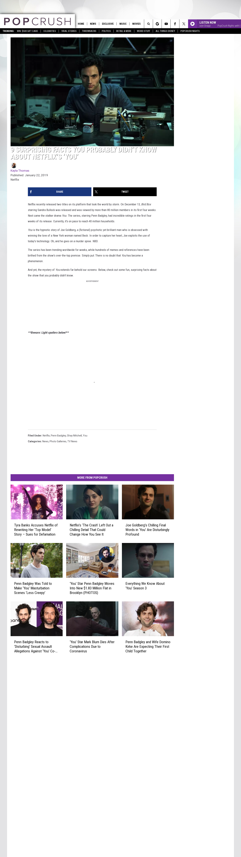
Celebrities (49, 31)
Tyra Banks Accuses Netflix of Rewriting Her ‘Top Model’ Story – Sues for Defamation (36, 529)
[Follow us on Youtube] (166, 23)
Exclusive (108, 23)
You (85, 435)
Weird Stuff (143, 31)
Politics (106, 31)
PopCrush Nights (190, 31)
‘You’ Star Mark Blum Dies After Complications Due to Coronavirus (92, 646)
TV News (72, 441)
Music (122, 23)
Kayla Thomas (20, 170)
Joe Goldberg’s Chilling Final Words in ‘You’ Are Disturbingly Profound (147, 529)
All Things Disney (165, 31)
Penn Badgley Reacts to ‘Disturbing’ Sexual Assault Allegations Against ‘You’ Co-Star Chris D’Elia (34, 646)
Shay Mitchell (74, 435)
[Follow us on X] (183, 23)
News (93, 23)
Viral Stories (69, 31)
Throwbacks (89, 31)
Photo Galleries (58, 441)
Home (81, 23)
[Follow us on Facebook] (175, 23)
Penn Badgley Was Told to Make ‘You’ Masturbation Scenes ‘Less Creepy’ (33, 588)
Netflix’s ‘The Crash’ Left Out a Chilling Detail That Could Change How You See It (91, 529)
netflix (46, 435)
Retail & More (123, 31)
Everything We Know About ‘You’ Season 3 (145, 585)
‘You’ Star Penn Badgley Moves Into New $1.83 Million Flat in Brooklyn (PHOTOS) (92, 588)
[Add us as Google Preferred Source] (157, 23)
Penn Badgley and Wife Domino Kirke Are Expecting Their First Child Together (147, 646)
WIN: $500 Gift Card (27, 31)
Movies (136, 23)
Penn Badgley (58, 435)
